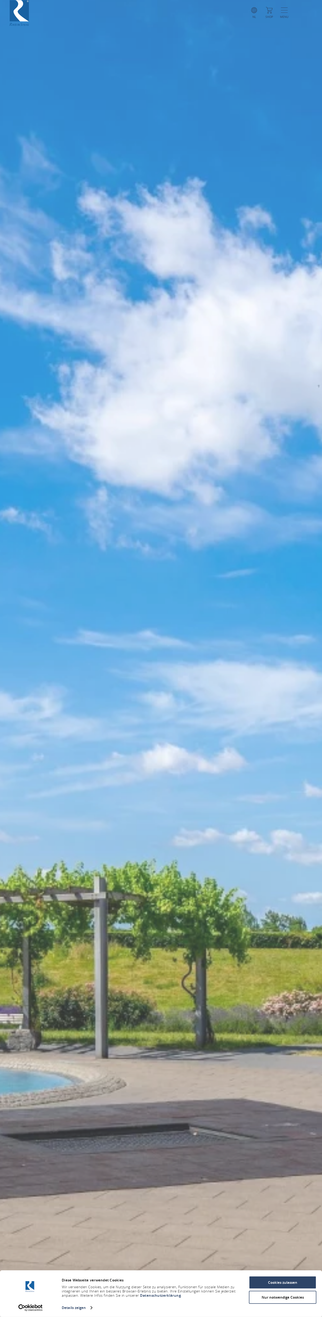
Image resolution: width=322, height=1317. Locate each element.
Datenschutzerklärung (160, 1295)
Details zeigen (74, 1307)
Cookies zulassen (282, 1282)
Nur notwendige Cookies (283, 1297)
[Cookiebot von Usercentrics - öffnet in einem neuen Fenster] (30, 1307)
